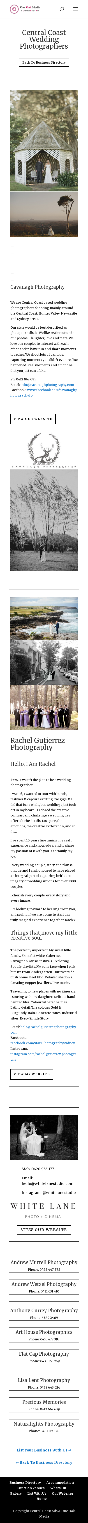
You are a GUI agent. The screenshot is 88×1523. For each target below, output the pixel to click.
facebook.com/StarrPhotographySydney (42, 1043)
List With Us (36, 1493)
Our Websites (63, 1493)
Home (42, 1499)
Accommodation (60, 1483)
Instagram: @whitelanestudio (49, 1192)
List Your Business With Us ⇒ (44, 1450)
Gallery (16, 1493)
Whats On (58, 1488)
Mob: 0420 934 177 (38, 1169)
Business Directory (25, 1483)
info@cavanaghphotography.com (47, 385)
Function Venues (31, 1488)
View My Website (32, 1074)
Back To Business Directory (44, 62)
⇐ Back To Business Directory (44, 1462)
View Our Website (33, 419)
